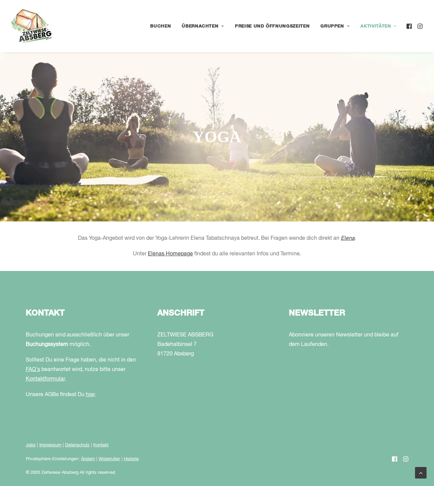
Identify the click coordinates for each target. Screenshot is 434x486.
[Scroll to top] (421, 472)
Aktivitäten (375, 26)
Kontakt (100, 445)
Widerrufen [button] (109, 459)
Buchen (160, 26)
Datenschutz (77, 445)
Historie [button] (131, 459)
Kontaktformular (45, 379)
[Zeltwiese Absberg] (32, 26)
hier (90, 394)
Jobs (31, 445)
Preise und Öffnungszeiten (272, 26)
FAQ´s (33, 369)
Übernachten (200, 26)
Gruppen (332, 26)
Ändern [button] (88, 459)
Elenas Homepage (170, 254)
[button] (410, 26)
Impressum (50, 445)
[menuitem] (160, 26)
